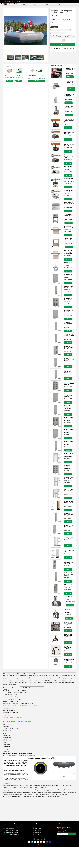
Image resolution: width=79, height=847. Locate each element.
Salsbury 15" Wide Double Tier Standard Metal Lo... (69, 312)
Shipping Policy (38, 832)
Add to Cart (69, 76)
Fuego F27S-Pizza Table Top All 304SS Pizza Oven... (69, 204)
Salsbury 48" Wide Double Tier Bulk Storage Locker (68, 491)
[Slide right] (46, 57)
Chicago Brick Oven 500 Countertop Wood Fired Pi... (69, 635)
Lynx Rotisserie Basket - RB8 (70, 82)
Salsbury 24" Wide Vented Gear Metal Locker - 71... (68, 562)
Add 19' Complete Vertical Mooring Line (60, 30)
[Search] (74, 4)
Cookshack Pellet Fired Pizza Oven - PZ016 (69, 108)
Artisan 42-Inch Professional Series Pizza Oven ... (69, 228)
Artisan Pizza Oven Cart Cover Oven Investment (69, 216)
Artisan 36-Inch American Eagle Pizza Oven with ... (68, 252)
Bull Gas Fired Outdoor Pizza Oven (69, 598)
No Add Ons (54, 27)
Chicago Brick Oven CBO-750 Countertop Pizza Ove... (69, 120)
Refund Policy (38, 830)
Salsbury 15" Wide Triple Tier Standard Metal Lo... (69, 431)
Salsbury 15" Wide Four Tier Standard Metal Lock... (69, 371)
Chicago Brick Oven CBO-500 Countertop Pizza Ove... (69, 144)
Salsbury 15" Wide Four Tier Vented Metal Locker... (68, 324)
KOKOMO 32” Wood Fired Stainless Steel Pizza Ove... (69, 264)
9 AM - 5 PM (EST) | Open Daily (12, 834)
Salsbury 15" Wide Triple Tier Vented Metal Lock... (68, 288)
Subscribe (72, 833)
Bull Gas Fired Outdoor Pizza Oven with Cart (70, 611)
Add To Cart (9, 80)
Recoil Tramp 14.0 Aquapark (19, 753)
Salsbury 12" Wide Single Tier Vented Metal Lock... (68, 347)
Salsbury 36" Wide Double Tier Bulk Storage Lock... (68, 479)
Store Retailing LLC (10, 828)
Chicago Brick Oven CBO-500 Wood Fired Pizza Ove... (69, 132)
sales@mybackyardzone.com (13, 1)
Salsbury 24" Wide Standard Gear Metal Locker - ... (69, 526)
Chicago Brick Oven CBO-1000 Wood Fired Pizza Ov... (69, 168)
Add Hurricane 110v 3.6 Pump (58, 32)
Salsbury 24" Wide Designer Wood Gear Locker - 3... (69, 550)
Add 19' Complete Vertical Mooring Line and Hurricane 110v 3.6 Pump (62, 36)
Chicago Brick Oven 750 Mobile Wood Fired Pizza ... (69, 647)
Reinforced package (9, 75)
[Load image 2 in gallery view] (18, 57)
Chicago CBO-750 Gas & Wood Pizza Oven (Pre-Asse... (68, 192)
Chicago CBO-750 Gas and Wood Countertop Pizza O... (69, 180)
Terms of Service (38, 834)
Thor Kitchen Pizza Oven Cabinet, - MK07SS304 (69, 96)
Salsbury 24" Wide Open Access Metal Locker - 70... (69, 586)
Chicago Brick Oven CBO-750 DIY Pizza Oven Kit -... (69, 156)
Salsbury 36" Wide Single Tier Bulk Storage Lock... (68, 538)
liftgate (18, 75)
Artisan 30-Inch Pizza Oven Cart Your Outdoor (69, 240)
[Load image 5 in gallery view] (40, 57)
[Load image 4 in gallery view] (33, 57)
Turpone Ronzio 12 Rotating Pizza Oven (70, 69)
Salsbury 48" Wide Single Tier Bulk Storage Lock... (68, 455)
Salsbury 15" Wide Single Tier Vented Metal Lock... (68, 300)
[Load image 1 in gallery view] (10, 57)
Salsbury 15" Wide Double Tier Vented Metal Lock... (69, 336)
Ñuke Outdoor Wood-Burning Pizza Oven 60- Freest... (69, 659)
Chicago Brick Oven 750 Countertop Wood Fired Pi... (69, 623)
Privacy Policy (38, 828)
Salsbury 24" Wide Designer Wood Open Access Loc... (69, 503)
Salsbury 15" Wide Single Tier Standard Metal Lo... (69, 276)
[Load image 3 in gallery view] (25, 57)
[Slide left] (5, 57)
